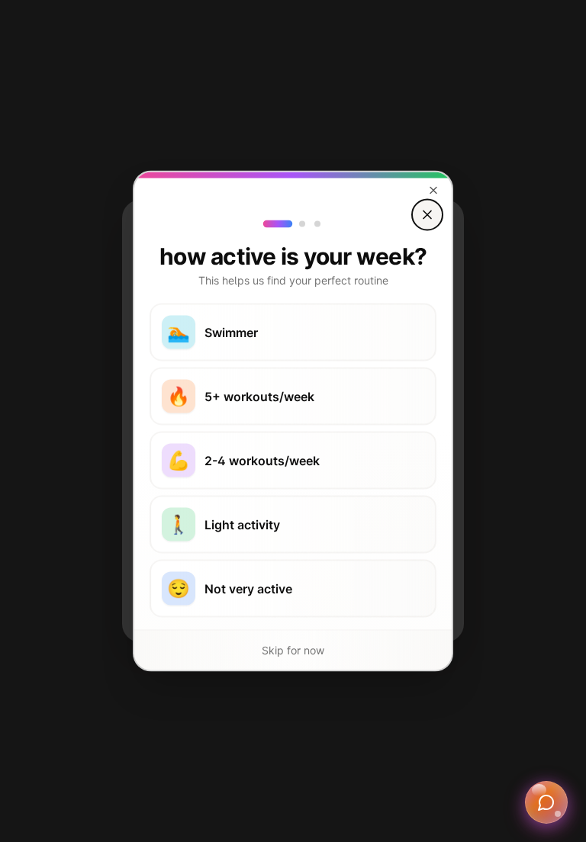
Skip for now (293, 650)
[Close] (427, 215)
